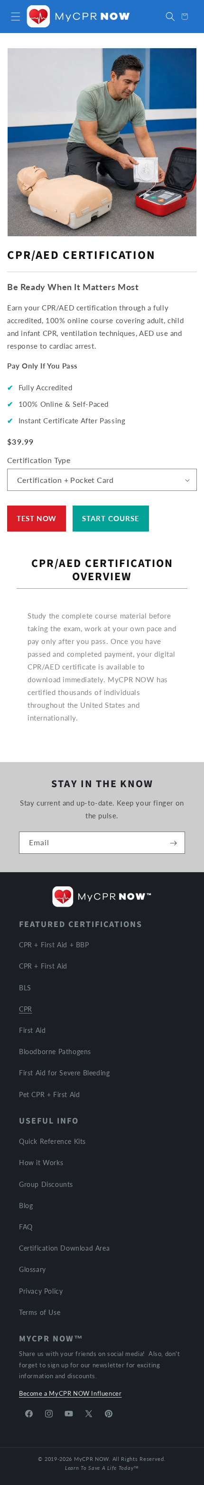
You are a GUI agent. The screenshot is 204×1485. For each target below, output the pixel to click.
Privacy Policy (41, 1291)
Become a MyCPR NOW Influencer (70, 1393)
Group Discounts (46, 1184)
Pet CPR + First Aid (49, 1094)
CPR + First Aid (43, 966)
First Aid (32, 1030)
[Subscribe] (173, 843)
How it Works (41, 1163)
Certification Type (38, 459)
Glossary (32, 1269)
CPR (25, 1009)
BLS (25, 988)
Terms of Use (39, 1312)
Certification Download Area (64, 1248)
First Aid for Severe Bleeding (64, 1073)
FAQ (26, 1227)
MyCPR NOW (91, 1459)
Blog (26, 1206)
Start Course (110, 518)
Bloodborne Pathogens (55, 1051)
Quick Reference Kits (52, 1141)
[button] (16, 16)
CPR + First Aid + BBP (54, 945)
